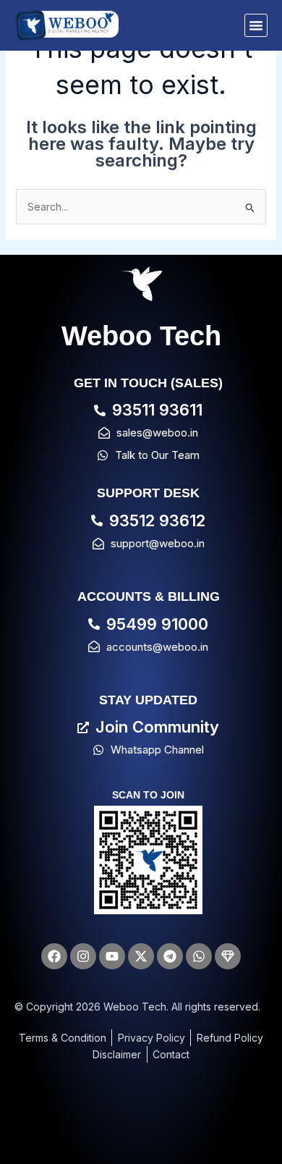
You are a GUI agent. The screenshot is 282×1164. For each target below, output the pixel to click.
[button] (256, 25)
